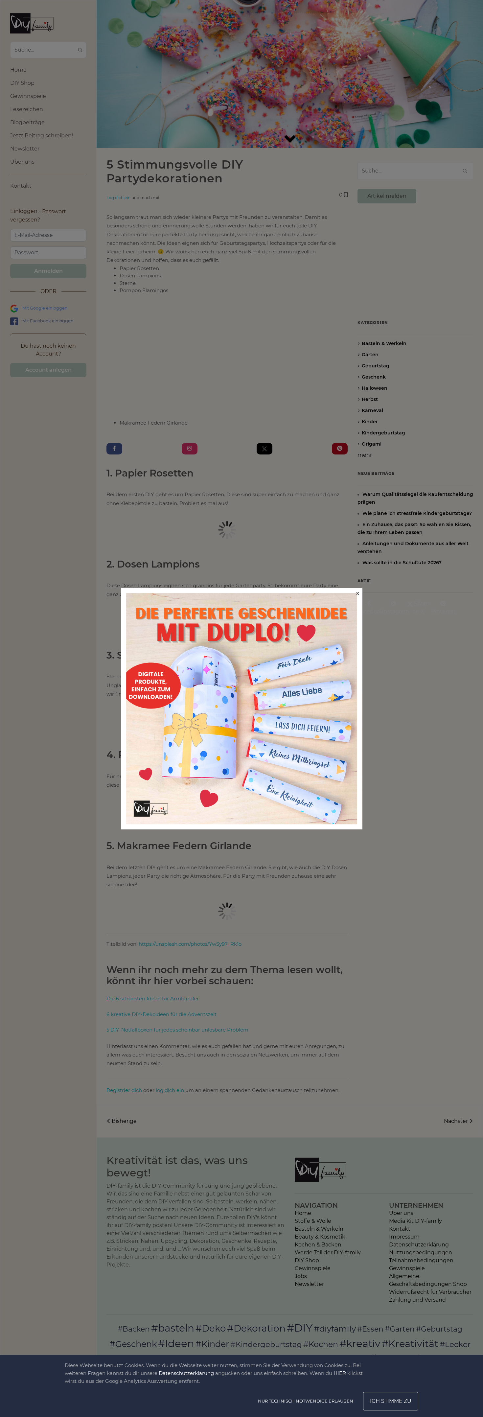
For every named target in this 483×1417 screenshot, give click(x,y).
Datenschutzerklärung (186, 1373)
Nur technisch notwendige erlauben (305, 1401)
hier (340, 1373)
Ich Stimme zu (390, 1401)
